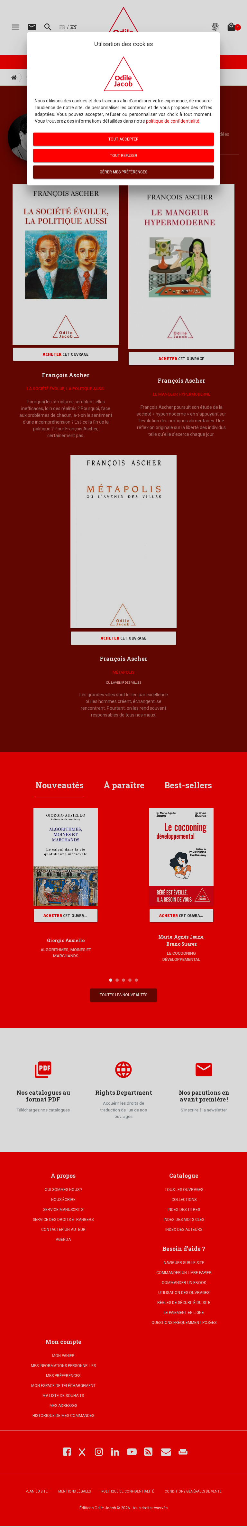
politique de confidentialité (172, 121)
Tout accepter (123, 139)
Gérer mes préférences (123, 172)
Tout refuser (123, 155)
